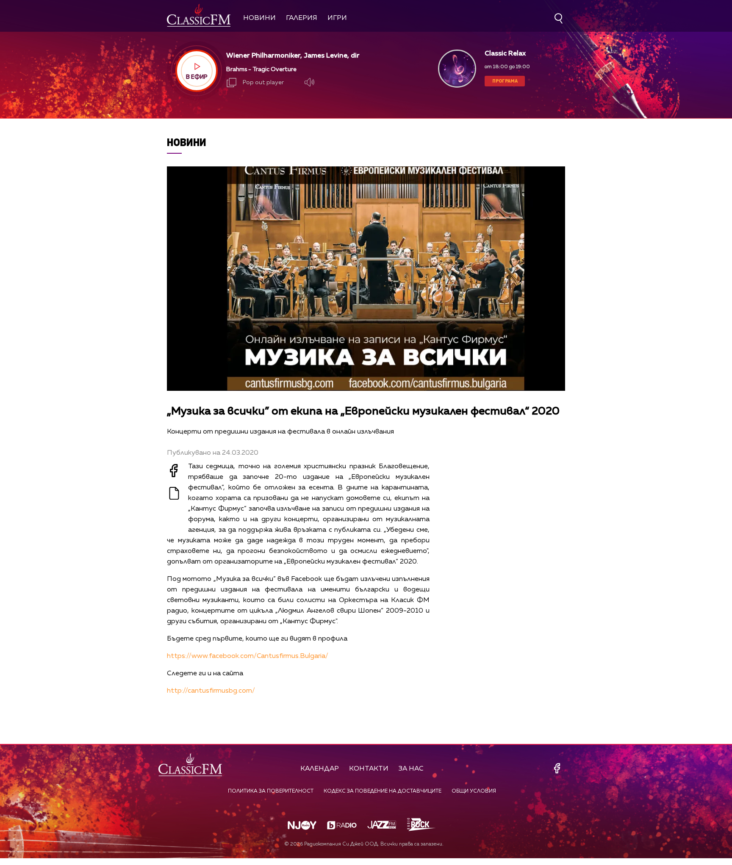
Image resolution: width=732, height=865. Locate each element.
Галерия (301, 18)
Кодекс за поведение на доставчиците (382, 791)
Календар (319, 769)
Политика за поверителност (270, 791)
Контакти (368, 769)
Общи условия (474, 791)
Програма (505, 80)
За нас (411, 769)
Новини (259, 18)
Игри (337, 18)
